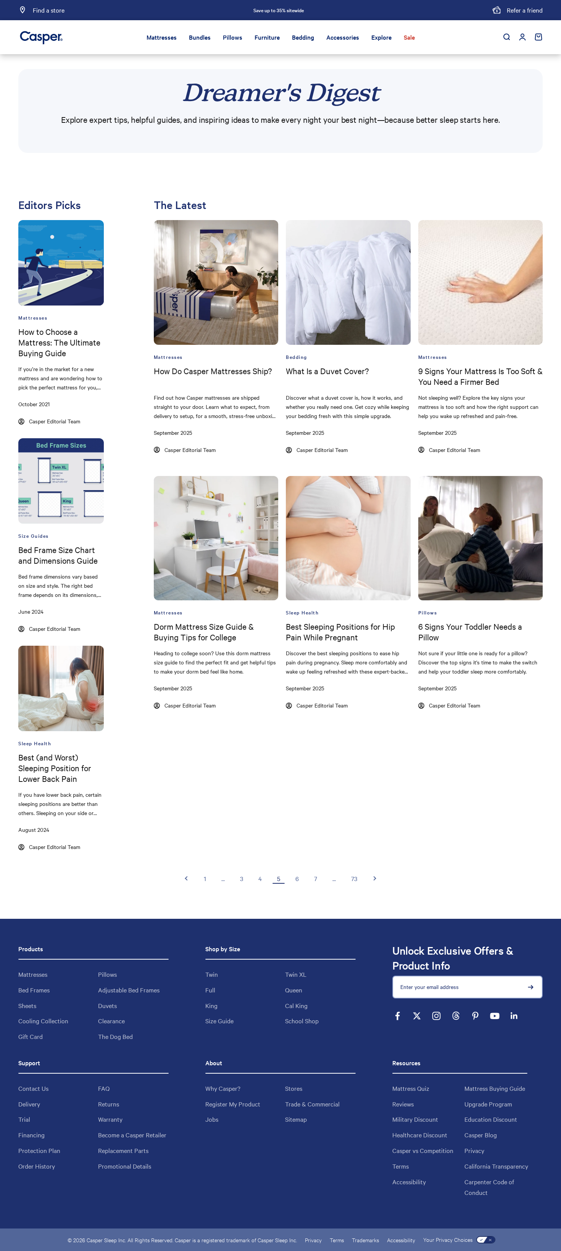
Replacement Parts (123, 1150)
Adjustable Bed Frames (129, 990)
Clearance (111, 1020)
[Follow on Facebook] (397, 1016)
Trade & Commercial (312, 1104)
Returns (108, 1104)
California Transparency (496, 1166)
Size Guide (219, 1020)
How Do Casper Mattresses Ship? (213, 370)
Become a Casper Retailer (132, 1134)
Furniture (267, 37)
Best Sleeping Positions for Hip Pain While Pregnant (340, 631)
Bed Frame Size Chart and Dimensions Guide (58, 555)
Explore (381, 37)
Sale (409, 37)
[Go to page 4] (186, 878)
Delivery (29, 1104)
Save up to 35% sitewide (278, 9)
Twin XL (295, 974)
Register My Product (232, 1104)
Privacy (474, 1150)
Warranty (110, 1119)
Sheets (27, 1005)
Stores (293, 1088)
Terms (400, 1166)
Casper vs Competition (422, 1150)
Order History (36, 1166)
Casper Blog (480, 1134)
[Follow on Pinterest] (475, 1016)
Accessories (342, 37)
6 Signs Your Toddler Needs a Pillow (470, 631)
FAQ (104, 1088)
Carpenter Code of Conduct (489, 1187)
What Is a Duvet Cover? (327, 370)
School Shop (302, 1020)
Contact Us (33, 1088)
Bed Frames (34, 990)
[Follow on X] (417, 1016)
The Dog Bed (115, 1036)
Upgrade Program (488, 1104)
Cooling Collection (43, 1020)
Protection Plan (39, 1150)
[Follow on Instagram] (436, 1016)
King (211, 1005)
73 (354, 878)
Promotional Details (124, 1166)
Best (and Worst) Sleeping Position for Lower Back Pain (54, 768)
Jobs (211, 1119)
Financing (31, 1134)
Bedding (303, 37)
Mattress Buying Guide (494, 1088)
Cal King (296, 1005)
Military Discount (415, 1119)
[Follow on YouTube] (495, 1016)
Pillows (232, 37)
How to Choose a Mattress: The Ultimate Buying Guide (59, 342)
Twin (211, 974)
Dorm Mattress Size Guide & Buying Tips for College (204, 631)
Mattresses (162, 37)
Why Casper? (222, 1088)
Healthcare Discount (419, 1134)
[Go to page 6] (374, 878)
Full (210, 990)
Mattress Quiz (410, 1088)
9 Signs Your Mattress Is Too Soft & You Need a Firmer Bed (480, 376)
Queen (293, 990)
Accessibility (409, 1181)
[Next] (363, 10)
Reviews (403, 1104)
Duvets (107, 1005)
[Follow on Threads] (456, 1016)
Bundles (200, 37)
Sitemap (296, 1119)
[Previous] (194, 10)
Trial (24, 1119)
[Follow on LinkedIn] (514, 1016)
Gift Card (30, 1036)
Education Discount (490, 1119)
